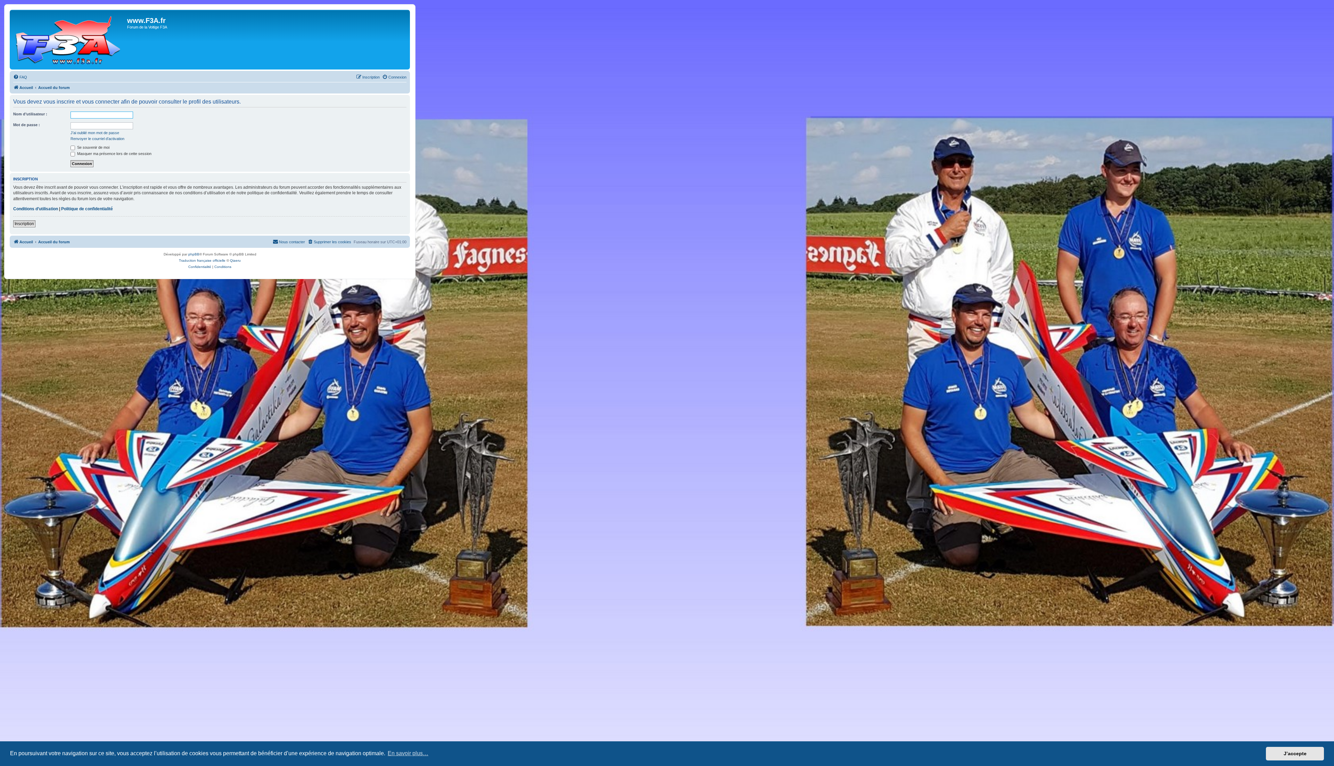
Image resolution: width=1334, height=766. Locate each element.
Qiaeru (235, 260)
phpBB (193, 254)
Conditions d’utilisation (35, 208)
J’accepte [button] (1295, 753)
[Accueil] (69, 39)
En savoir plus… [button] (408, 753)
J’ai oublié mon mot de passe (95, 133)
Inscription (24, 223)
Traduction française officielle (202, 260)
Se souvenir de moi (92, 147)
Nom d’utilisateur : (30, 114)
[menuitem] (20, 77)
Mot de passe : (26, 125)
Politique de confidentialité (87, 208)
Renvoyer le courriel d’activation (97, 139)
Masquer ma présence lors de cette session (113, 154)
